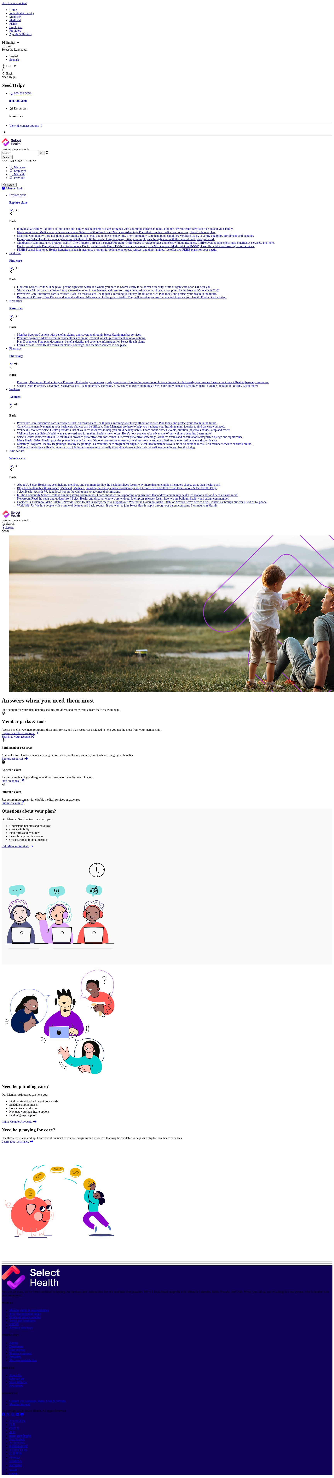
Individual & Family (21, 13)
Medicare (15, 16)
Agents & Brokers (20, 34)
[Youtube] (22, 1414)
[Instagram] (13, 1414)
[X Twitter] (8, 1414)
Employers (15, 27)
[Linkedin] (17, 1414)
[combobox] (19, 153)
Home (13, 9)
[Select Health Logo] (31, 1288)
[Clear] (41, 153)
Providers (15, 30)
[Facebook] (4, 1414)
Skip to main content (14, 3)
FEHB (13, 23)
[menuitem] (170, 202)
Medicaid (15, 20)
